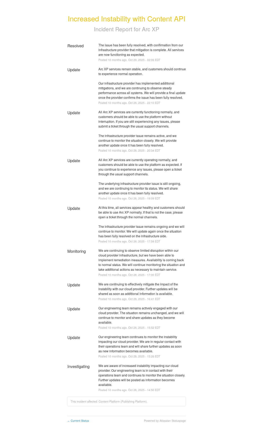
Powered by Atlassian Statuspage (165, 421)
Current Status (78, 421)
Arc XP (150, 29)
